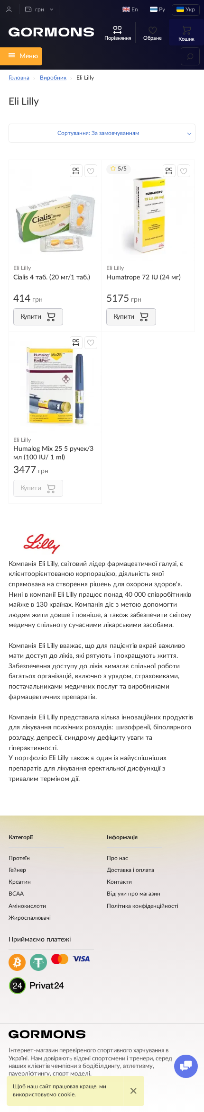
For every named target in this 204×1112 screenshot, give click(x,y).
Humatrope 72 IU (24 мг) (143, 277)
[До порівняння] (76, 170)
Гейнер (17, 870)
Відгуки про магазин (133, 894)
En (134, 9)
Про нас (117, 858)
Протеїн (19, 858)
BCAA (16, 894)
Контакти (119, 882)
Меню (28, 56)
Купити (30, 316)
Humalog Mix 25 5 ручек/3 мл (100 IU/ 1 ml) (53, 453)
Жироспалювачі (30, 918)
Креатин (20, 882)
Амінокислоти (27, 906)
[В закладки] (90, 170)
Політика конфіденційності (142, 906)
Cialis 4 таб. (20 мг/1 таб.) (51, 277)
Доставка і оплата (130, 870)
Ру (161, 9)
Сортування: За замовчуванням (98, 133)
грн (39, 9)
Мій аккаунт (9, 9)
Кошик (186, 39)
